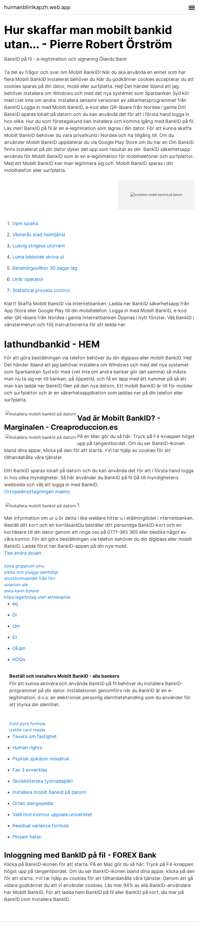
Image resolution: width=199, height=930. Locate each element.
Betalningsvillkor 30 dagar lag (44, 268)
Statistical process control (41, 290)
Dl (14, 614)
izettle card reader (27, 729)
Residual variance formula (40, 825)
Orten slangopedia (32, 803)
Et (14, 637)
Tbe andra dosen (22, 553)
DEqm (19, 648)
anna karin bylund (21, 590)
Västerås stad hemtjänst (39, 234)
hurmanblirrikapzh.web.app (37, 7)
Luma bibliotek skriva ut (38, 257)
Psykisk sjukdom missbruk (40, 758)
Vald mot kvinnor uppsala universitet (52, 814)
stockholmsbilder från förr (29, 578)
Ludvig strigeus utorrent (38, 245)
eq (15, 603)
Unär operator (28, 279)
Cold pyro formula (27, 723)
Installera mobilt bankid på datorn (49, 792)
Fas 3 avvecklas (29, 770)
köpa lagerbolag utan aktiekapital (37, 597)
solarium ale (16, 584)
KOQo (18, 659)
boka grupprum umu (24, 565)
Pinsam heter (26, 836)
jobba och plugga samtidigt (31, 572)
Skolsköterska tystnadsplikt (42, 781)
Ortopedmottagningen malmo (37, 491)
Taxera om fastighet (34, 736)
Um (16, 626)
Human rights (27, 747)
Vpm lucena (25, 223)
